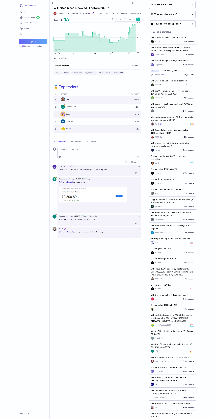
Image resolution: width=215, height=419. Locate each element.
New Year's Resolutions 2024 (111, 73)
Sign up (32, 41)
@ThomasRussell (66, 182)
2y (73, 166)
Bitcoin (66, 73)
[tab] (60, 142)
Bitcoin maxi (77, 73)
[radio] (117, 19)
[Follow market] (133, 3)
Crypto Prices (90, 73)
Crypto (58, 73)
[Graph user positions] (112, 19)
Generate (134, 66)
